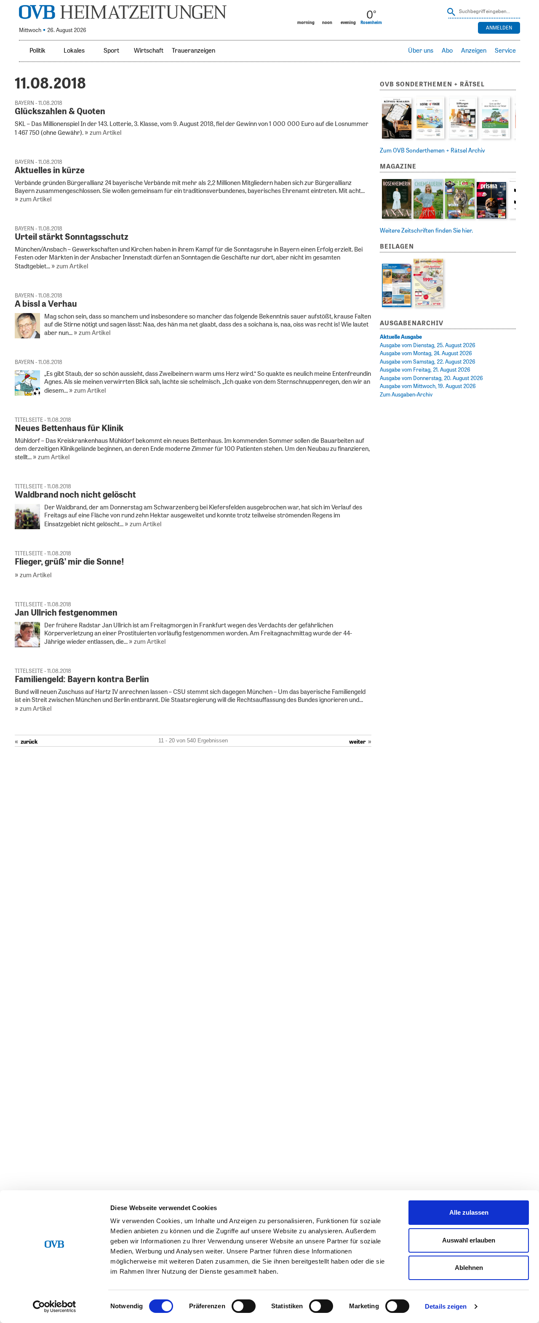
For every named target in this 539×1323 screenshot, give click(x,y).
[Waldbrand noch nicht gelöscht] (27, 527)
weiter (357, 742)
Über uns (420, 51)
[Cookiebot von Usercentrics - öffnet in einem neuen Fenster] (54, 1306)
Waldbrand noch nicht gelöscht (75, 495)
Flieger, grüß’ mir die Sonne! (69, 562)
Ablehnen (469, 1267)
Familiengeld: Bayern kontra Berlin (82, 679)
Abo (447, 51)
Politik (37, 51)
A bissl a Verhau (46, 304)
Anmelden (499, 27)
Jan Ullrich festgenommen (66, 613)
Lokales (74, 51)
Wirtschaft (148, 51)
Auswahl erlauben (468, 1240)
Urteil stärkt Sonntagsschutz (71, 237)
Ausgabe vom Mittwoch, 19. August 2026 (428, 386)
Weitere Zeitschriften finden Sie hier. (426, 231)
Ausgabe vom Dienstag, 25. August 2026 (427, 345)
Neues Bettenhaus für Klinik (69, 428)
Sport (111, 51)
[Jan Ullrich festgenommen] (27, 645)
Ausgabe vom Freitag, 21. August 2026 (425, 370)
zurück (29, 742)
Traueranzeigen (193, 51)
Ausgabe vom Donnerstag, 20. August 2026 (431, 378)
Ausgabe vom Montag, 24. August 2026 (426, 353)
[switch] (244, 1306)
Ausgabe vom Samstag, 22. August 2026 (427, 362)
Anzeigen (473, 51)
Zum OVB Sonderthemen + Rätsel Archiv (432, 151)
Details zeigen (446, 1306)
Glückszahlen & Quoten (60, 111)
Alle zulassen (468, 1212)
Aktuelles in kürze (50, 170)
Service (505, 51)
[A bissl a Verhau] (27, 337)
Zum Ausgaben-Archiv (406, 395)
